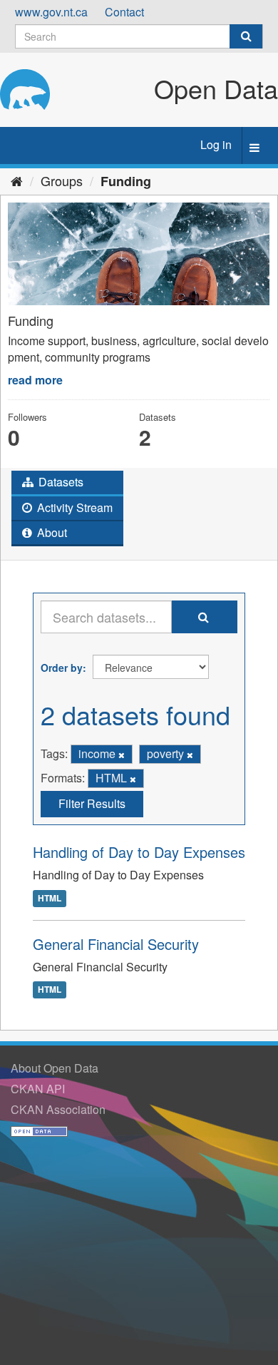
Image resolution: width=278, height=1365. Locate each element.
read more (35, 380)
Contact (124, 12)
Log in (216, 144)
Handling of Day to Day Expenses (139, 852)
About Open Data (54, 1068)
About (50, 532)
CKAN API (38, 1088)
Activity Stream (73, 507)
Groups (62, 180)
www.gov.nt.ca (51, 12)
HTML (49, 897)
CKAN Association (58, 1109)
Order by (62, 667)
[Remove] (121, 754)
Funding (126, 181)
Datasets (59, 482)
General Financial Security (116, 944)
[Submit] (246, 36)
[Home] (17, 180)
